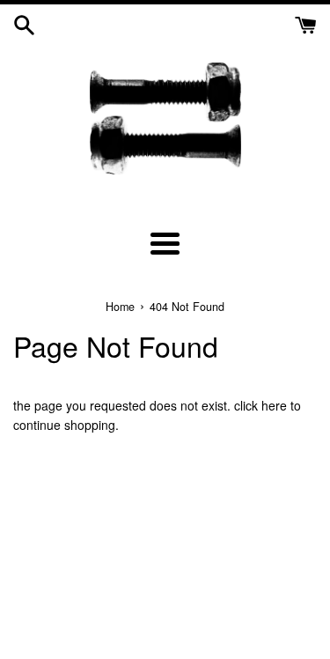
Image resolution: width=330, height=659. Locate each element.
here (274, 405)
